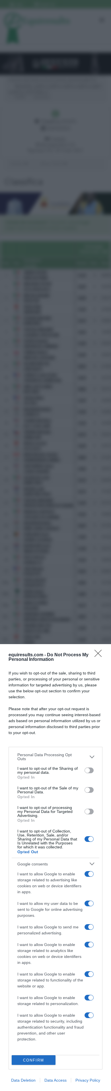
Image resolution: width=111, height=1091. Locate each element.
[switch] (89, 770)
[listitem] (55, 757)
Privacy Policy (87, 1080)
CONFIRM (33, 1060)
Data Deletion (23, 1080)
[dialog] (55, 867)
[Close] (99, 655)
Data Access (55, 1080)
